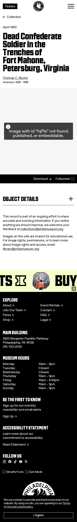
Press (7, 315)
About (7, 305)
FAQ (43, 315)
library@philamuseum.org (21, 249)
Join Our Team (13, 310)
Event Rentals (50, 305)
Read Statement (14, 444)
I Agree (38, 515)
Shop (6, 319)
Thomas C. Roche (15, 78)
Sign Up (8, 416)
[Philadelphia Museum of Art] (38, 6)
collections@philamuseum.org (41, 229)
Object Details (20, 199)
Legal (44, 319)
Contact (46, 310)
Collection (14, 17)
